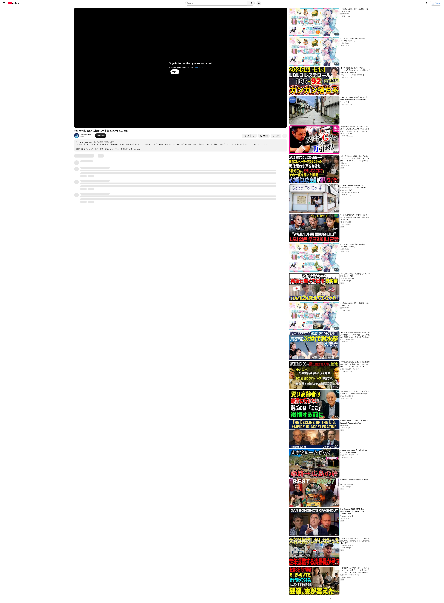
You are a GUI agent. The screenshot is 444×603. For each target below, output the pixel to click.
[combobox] (217, 3)
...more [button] (137, 149)
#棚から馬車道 (97, 142)
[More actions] (284, 136)
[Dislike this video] (254, 136)
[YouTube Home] (13, 3)
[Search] (251, 3)
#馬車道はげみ (109, 142)
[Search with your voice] (258, 3)
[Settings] (426, 3)
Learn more (198, 67)
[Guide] (4, 3)
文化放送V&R (85, 134)
